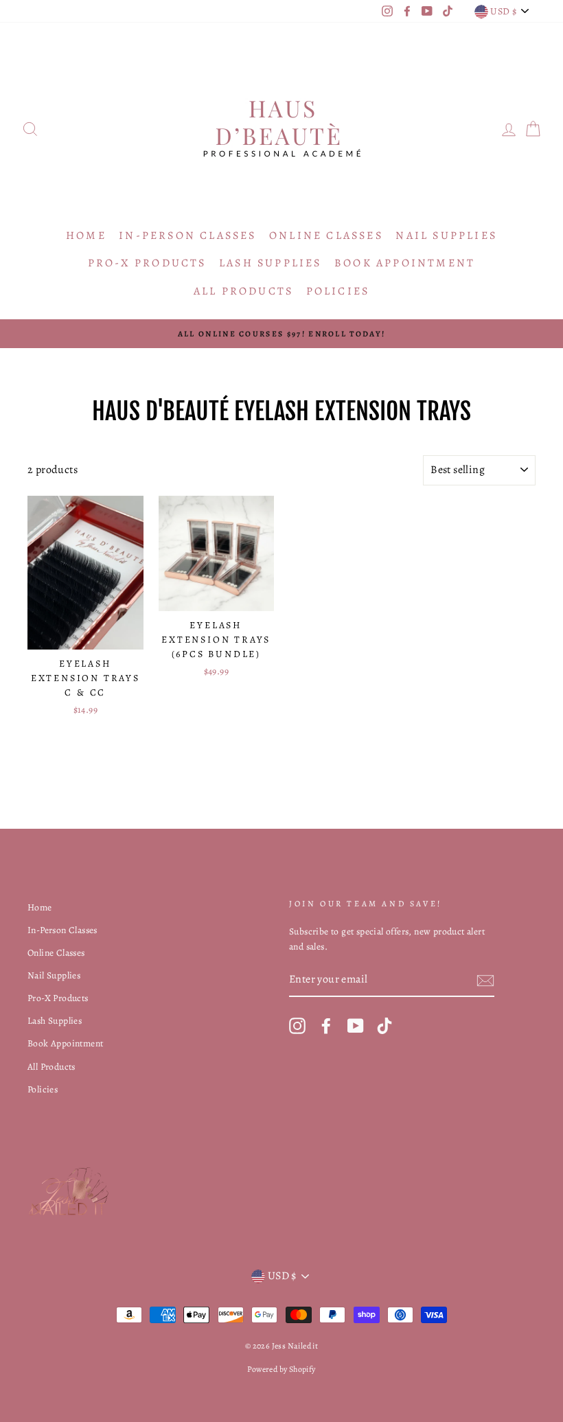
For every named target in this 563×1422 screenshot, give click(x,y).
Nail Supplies (446, 235)
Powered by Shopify (281, 1369)
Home (86, 235)
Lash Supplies (270, 263)
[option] (281, 333)
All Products (243, 291)
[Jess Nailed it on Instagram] (297, 1026)
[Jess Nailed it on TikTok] (384, 1026)
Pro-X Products (147, 263)
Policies (338, 291)
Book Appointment (404, 263)
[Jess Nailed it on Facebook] (326, 1026)
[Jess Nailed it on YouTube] (355, 1026)
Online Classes (326, 235)
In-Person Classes (187, 235)
